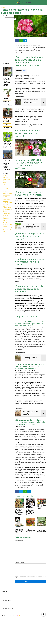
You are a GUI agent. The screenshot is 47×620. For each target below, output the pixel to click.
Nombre (17, 555)
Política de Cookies (6, 600)
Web (16, 568)
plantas (3, 7)
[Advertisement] (7, 41)
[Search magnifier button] (15, 19)
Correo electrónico (20, 562)
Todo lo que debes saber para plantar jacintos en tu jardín (7, 217)
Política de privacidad (7, 608)
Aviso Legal (5, 591)
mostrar (24, 70)
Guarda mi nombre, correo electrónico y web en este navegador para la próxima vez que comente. (30, 577)
